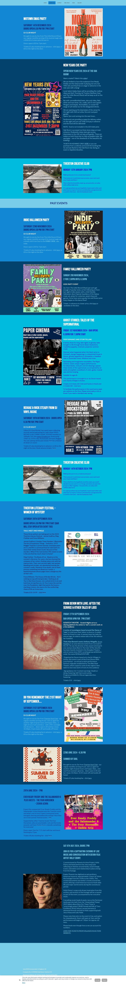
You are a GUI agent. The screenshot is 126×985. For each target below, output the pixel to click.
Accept (97, 980)
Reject (104, 980)
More (23, 983)
